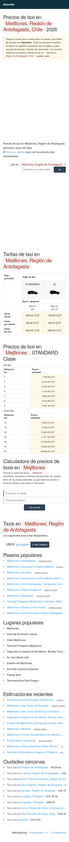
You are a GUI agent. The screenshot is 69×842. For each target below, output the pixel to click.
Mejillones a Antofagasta (21, 561)
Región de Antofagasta (27, 767)
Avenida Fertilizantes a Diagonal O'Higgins (32, 752)
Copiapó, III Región (25, 802)
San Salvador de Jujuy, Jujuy (31, 814)
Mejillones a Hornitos (19, 572)
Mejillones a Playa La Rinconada (26, 607)
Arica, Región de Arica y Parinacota (35, 808)
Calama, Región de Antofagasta (33, 773)
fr (46, 832)
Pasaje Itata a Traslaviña (21, 740)
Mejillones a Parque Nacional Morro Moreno (32, 746)
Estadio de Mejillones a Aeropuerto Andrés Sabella (36, 723)
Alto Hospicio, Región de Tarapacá (34, 785)
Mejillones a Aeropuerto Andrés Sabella (30, 566)
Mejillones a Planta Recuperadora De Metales (33, 734)
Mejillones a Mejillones (20, 595)
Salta (17, 819)
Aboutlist (8, 4)
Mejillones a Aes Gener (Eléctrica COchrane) (33, 711)
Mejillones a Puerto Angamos (24, 590)
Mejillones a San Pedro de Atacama (28, 705)
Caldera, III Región (25, 796)
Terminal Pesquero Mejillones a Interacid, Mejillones (37, 601)
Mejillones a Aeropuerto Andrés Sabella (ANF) (34, 578)
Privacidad (36, 832)
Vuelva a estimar (15, 152)
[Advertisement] (34, 101)
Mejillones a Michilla (19, 729)
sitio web (21, 544)
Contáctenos (58, 832)
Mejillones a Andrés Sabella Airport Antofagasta (35, 613)
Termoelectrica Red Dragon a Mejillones (30, 700)
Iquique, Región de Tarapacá (31, 790)
